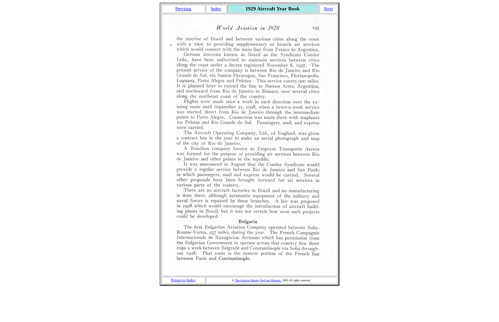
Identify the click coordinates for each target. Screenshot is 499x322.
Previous (183, 8)
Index (216, 8)
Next (328, 8)
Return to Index (183, 280)
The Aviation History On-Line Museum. (258, 280)
